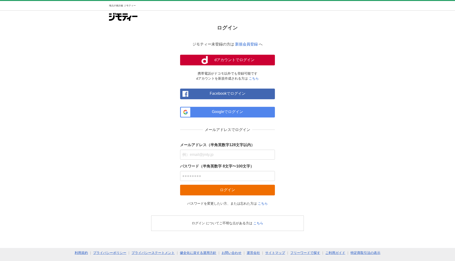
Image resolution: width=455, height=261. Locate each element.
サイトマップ (275, 253)
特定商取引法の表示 (365, 253)
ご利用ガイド (335, 253)
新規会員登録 (246, 44)
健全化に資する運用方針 (198, 253)
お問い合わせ (231, 253)
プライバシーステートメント (153, 253)
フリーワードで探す (305, 253)
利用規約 (81, 253)
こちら (254, 78)
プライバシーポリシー (109, 253)
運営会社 (253, 253)
